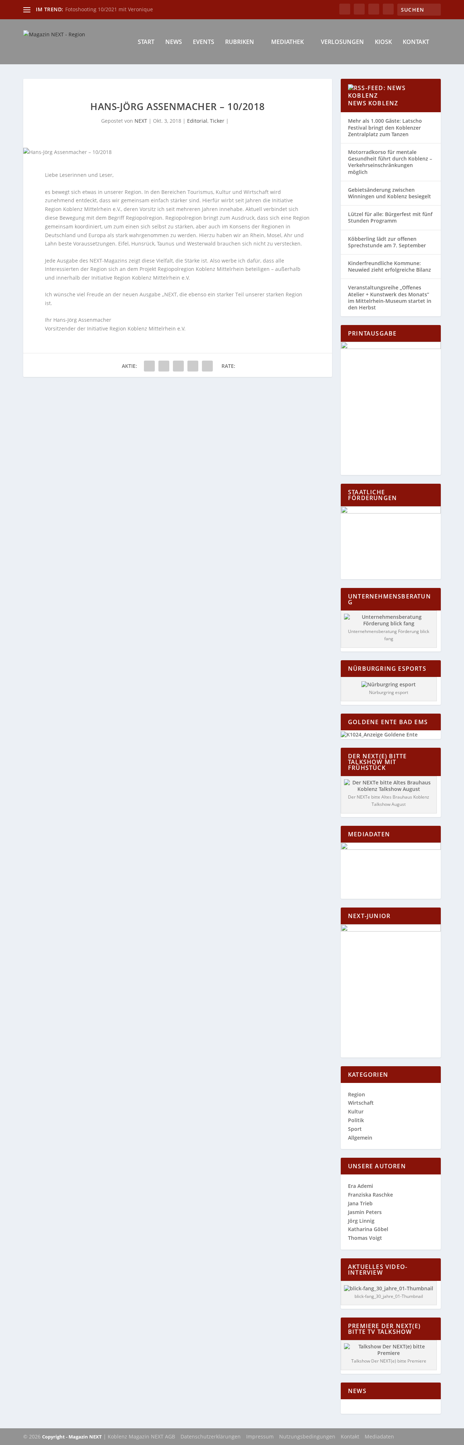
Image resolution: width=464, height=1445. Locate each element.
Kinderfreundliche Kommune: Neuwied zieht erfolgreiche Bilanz (389, 266)
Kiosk (383, 42)
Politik (356, 1120)
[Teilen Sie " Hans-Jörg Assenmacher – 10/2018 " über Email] (193, 366)
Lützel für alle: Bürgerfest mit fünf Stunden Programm (390, 217)
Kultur (356, 1111)
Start (146, 42)
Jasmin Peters (365, 1212)
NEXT (140, 120)
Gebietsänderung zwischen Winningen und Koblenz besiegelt (389, 193)
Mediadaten (379, 1436)
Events (203, 42)
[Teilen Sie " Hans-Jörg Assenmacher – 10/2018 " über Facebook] (149, 366)
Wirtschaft (361, 1102)
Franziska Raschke (370, 1194)
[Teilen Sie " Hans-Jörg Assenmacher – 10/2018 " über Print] (207, 366)
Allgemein (360, 1137)
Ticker (217, 120)
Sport (355, 1128)
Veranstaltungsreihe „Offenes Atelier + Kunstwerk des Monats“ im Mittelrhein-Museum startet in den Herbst (389, 297)
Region (356, 1094)
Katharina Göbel (368, 1229)
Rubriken (239, 42)
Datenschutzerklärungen (211, 1436)
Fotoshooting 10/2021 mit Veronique (109, 9)
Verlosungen (342, 42)
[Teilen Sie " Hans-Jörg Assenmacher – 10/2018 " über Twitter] (164, 366)
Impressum (260, 1436)
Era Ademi (360, 1185)
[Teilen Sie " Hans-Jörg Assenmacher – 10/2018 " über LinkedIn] (178, 366)
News (173, 42)
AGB (170, 1436)
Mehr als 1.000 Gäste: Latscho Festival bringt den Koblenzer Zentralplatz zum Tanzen (385, 127)
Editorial (197, 120)
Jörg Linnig (361, 1220)
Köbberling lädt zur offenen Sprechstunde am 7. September (387, 242)
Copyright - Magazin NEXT (72, 1436)
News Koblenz (373, 103)
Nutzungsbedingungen (307, 1436)
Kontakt (416, 42)
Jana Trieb (360, 1203)
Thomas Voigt (365, 1237)
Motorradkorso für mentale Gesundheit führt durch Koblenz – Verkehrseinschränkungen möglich (390, 162)
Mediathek (287, 42)
